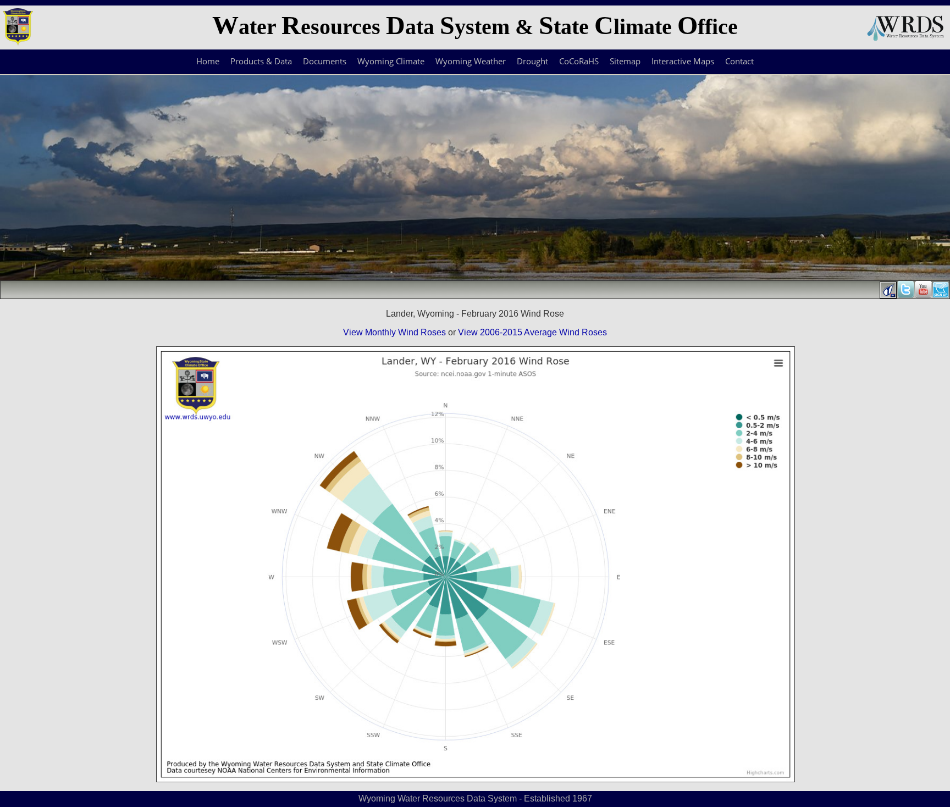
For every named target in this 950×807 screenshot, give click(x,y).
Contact (739, 61)
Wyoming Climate (390, 61)
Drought (532, 61)
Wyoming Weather (470, 61)
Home (207, 61)
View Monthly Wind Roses (394, 332)
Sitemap (625, 61)
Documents (324, 61)
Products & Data (261, 61)
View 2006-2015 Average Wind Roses (532, 332)
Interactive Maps (682, 61)
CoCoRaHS (579, 61)
